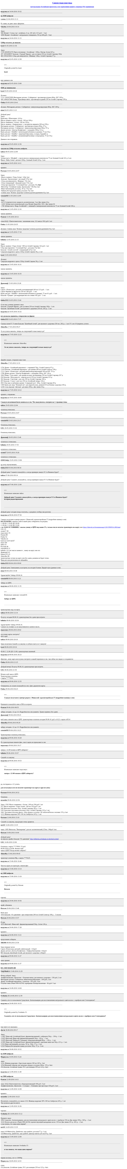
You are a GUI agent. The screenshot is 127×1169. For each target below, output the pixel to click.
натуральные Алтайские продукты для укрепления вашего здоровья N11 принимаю (62, 7)
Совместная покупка (62, 3)
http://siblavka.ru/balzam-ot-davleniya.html (44, 839)
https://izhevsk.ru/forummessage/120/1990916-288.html (101, 527)
